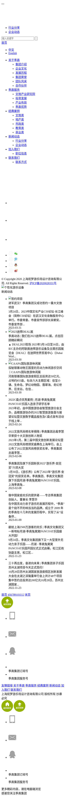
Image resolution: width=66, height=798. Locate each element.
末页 (27, 594)
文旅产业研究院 (25, 94)
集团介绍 (21, 64)
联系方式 (21, 162)
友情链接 (7, 685)
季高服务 (14, 89)
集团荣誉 (21, 77)
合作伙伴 (21, 85)
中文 (11, 49)
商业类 (19, 132)
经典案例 (14, 111)
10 (17, 594)
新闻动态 (14, 136)
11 (20, 594)
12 (22, 594)
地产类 (19, 119)
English (12, 53)
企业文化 (21, 68)
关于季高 (14, 60)
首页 (4, 42)
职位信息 (21, 153)
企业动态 (14, 31)
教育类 (19, 128)
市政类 (19, 123)
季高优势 (21, 106)
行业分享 (14, 27)
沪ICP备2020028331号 (43, 283)
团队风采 (21, 81)
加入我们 (14, 149)
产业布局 (21, 102)
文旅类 (19, 115)
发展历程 (21, 72)
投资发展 (21, 98)
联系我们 (14, 157)
